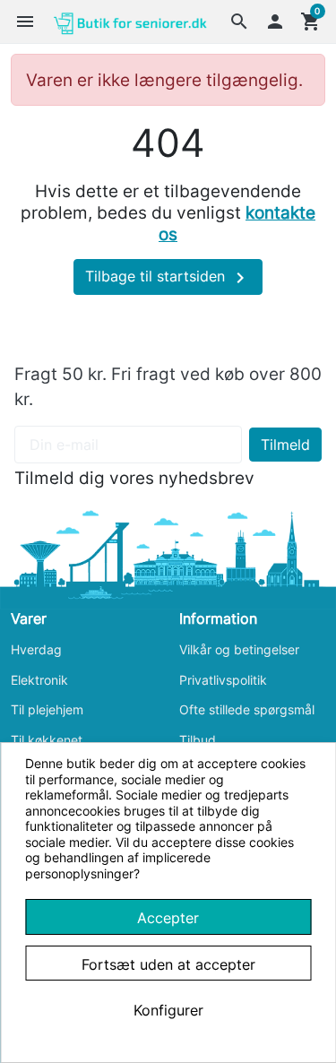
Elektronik (39, 679)
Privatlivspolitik (223, 679)
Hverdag (36, 649)
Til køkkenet (46, 740)
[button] (239, 21)
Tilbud (197, 740)
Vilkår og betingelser (239, 649)
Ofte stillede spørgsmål (246, 709)
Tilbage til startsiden (168, 278)
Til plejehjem (47, 709)
